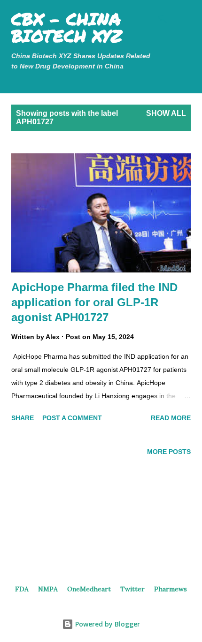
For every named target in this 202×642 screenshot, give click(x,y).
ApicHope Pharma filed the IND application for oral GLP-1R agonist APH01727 (94, 302)
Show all (166, 113)
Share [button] (22, 418)
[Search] (162, 16)
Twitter (132, 589)
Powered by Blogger (106, 623)
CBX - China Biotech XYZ (66, 27)
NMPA (48, 589)
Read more (171, 418)
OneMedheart (89, 589)
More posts (169, 451)
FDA (22, 589)
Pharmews (170, 589)
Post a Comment (72, 418)
